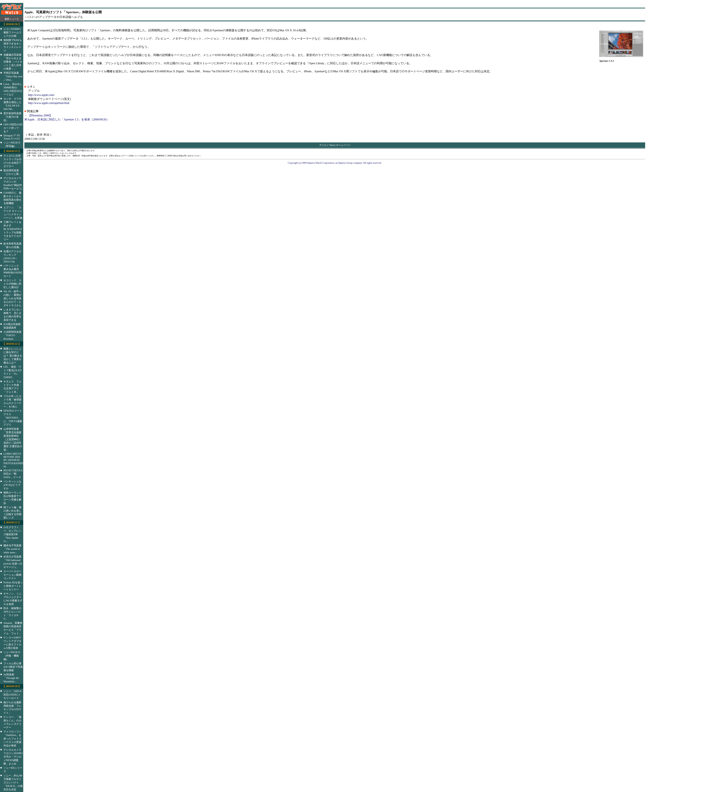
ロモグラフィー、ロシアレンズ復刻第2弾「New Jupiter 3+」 (12, 534)
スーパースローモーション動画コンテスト (12, 575)
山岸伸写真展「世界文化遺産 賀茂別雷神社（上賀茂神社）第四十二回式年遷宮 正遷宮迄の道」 (12, 439)
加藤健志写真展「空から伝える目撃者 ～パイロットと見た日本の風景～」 (12, 61)
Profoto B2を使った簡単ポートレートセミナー (13, 586)
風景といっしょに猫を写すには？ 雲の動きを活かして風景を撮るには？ (12, 355)
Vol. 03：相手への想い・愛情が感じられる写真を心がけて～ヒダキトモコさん (12, 298)
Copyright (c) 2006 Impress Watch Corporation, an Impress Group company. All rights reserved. (335, 162)
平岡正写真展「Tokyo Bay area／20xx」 (12, 76)
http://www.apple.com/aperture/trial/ (49, 103)
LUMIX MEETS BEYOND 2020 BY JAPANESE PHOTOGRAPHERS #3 (15, 460)
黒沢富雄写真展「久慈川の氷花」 (12, 117)
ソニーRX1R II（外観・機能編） (11, 656)
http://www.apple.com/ (41, 94)
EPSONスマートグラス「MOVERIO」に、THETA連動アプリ (12, 417)
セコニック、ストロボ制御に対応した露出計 (12, 284)
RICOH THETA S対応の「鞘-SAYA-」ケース (13, 474)
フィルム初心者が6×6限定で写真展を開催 (13, 667)
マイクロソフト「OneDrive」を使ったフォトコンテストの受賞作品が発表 (12, 738)
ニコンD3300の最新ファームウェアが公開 (12, 32)
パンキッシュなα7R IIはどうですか (12, 485)
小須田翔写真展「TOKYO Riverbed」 (12, 335)
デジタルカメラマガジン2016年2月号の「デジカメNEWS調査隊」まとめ (13, 756)
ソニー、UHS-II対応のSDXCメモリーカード (12, 695)
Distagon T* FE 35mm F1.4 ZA (11, 137)
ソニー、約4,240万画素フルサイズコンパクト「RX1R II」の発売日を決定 (13, 782)
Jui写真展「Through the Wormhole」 (11, 678)
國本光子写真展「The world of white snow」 (12, 549)
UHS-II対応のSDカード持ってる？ (12, 128)
